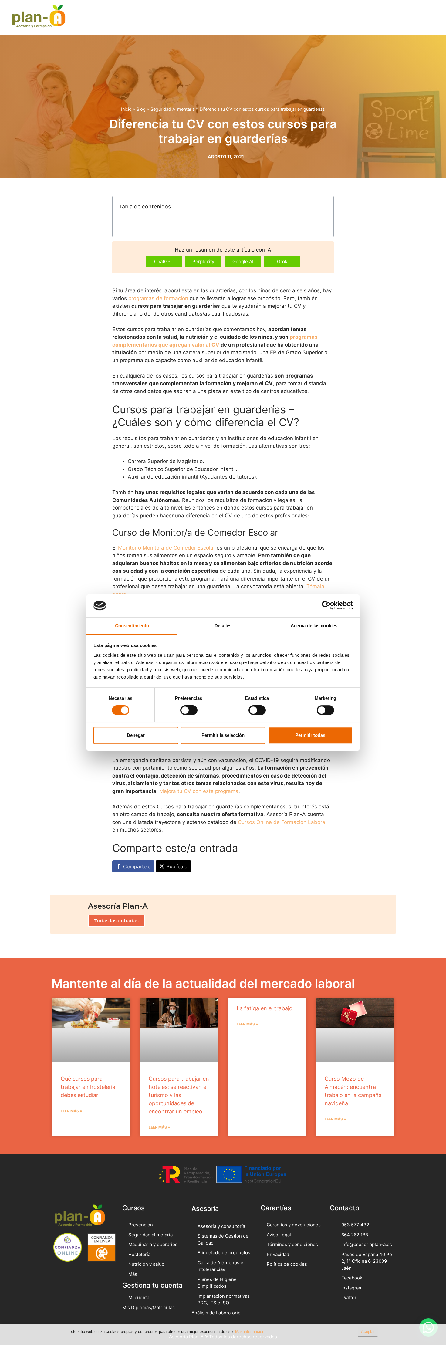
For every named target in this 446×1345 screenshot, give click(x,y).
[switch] (189, 710)
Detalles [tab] (223, 625)
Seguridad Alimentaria (172, 109)
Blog (141, 109)
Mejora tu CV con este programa (198, 791)
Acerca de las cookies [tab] (314, 625)
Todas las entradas (116, 920)
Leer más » (71, 1111)
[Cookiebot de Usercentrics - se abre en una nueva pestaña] (326, 605)
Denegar (136, 735)
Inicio (126, 109)
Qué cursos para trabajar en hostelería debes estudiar (88, 1087)
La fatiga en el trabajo (264, 1008)
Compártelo (137, 866)
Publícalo (177, 866)
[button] (413, 17)
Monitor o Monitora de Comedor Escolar (166, 548)
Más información (249, 1331)
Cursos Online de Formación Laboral (282, 822)
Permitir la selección (223, 735)
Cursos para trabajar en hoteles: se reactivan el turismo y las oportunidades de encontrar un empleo (179, 1095)
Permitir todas (310, 735)
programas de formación (158, 298)
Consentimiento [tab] (132, 625)
